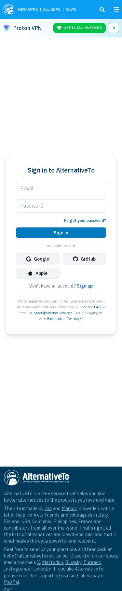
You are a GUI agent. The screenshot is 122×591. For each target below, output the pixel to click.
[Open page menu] (116, 9)
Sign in (61, 233)
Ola (48, 508)
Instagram (15, 569)
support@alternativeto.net (50, 313)
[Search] (102, 10)
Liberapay (89, 575)
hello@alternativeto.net (29, 556)
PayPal (11, 582)
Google (41, 259)
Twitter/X (74, 318)
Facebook (54, 318)
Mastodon (52, 562)
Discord (78, 556)
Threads (92, 562)
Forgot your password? (85, 220)
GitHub (88, 259)
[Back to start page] (8, 9)
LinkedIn (42, 569)
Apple (41, 273)
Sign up (85, 286)
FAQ (97, 307)
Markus (69, 508)
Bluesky (73, 562)
